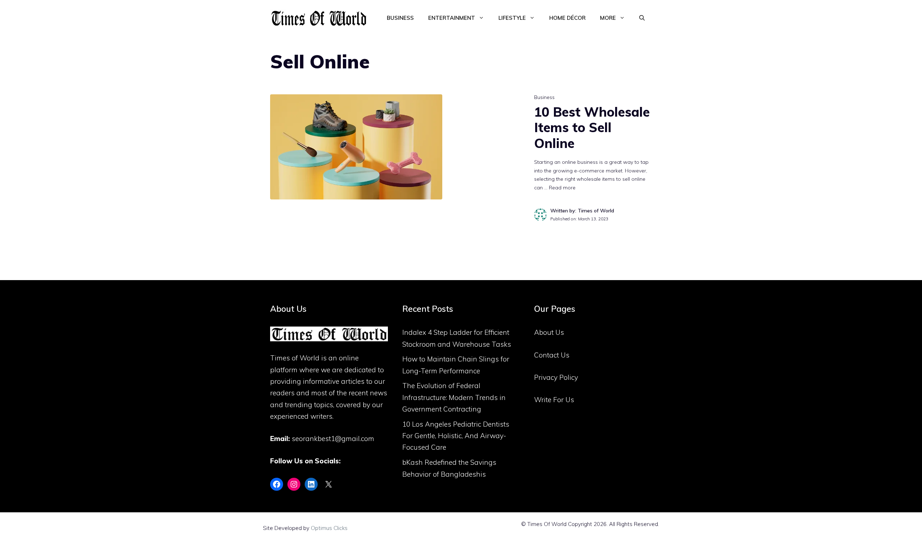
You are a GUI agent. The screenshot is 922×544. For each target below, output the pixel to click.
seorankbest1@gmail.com (333, 438)
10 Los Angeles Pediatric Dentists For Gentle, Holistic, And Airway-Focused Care (455, 436)
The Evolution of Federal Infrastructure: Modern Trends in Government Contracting (454, 397)
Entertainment (451, 17)
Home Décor (567, 17)
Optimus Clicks (329, 528)
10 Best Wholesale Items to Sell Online (592, 127)
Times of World (294, 358)
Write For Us (554, 399)
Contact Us (551, 355)
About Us (549, 332)
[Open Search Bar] (642, 18)
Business (400, 17)
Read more (562, 187)
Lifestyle (512, 17)
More (608, 17)
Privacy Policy (556, 377)
